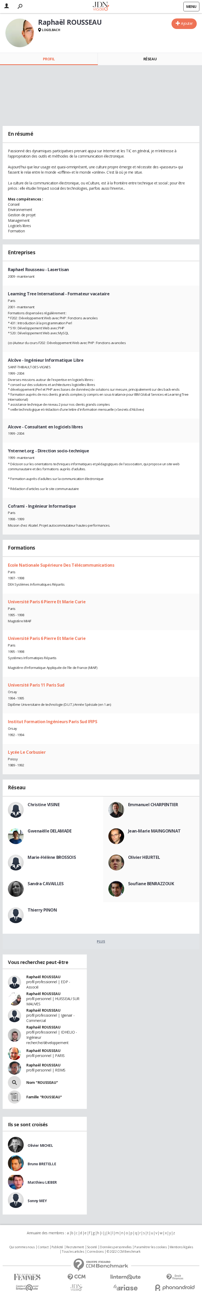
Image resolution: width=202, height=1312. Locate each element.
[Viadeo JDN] (76, 1287)
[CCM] (76, 1277)
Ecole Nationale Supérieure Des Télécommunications (61, 565)
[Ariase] (125, 1287)
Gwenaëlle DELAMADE (49, 831)
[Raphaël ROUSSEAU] (19, 32)
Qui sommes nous (22, 1247)
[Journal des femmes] (27, 1277)
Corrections (95, 1252)
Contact (43, 1247)
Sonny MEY (37, 1200)
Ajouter (187, 23)
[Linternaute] (125, 1277)
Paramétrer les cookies (150, 1247)
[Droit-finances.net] (174, 1277)
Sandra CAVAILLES (45, 884)
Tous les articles (73, 1252)
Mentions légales (181, 1247)
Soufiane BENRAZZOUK (151, 884)
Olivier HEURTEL (144, 857)
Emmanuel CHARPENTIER (153, 804)
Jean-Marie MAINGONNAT (154, 831)
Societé (92, 1247)
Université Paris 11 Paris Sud (36, 685)
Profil (49, 58)
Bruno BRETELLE (42, 1163)
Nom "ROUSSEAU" (42, 1082)
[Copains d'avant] (27, 1287)
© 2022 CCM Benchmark (123, 1252)
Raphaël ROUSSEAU (43, 976)
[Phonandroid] (174, 1287)
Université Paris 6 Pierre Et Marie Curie (46, 602)
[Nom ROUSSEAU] (14, 1082)
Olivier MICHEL (40, 1145)
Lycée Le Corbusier (27, 752)
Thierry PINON (42, 910)
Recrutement (75, 1247)
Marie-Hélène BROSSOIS (52, 857)
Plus (101, 941)
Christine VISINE (43, 804)
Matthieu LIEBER (42, 1182)
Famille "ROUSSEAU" (44, 1096)
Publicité (57, 1247)
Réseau (149, 58)
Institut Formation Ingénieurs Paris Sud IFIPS (52, 721)
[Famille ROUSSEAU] (14, 1097)
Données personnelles (116, 1247)
